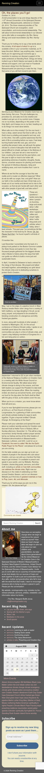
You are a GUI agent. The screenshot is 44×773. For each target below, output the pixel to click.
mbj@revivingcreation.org (17, 601)
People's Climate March (16, 705)
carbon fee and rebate (16, 684)
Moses (4, 702)
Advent (4, 682)
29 (32, 670)
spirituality (20, 710)
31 (7, 673)
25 (12, 670)
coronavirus (27, 689)
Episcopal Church (13, 695)
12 (17, 662)
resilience (13, 708)
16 (36, 662)
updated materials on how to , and (21, 477)
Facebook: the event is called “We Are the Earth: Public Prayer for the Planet (20, 444)
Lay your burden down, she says (19, 609)
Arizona (11, 682)
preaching (6, 708)
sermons (10, 630)
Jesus (26, 697)
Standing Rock (7, 713)
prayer (38, 705)
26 (17, 670)
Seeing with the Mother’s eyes (18, 612)
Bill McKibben (26, 682)
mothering (11, 702)
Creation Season (12, 692)
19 (17, 666)
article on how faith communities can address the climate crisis (21, 468)
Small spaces (24, 620)
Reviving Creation (10, 3)
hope (21, 697)
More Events (10, 678)
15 (32, 662)
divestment (23, 692)
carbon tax (29, 684)
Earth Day (32, 692)
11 (12, 662)
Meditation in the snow (15, 617)
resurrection (22, 708)
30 (36, 670)
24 (7, 670)
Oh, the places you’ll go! (16, 12)
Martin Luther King (15, 700)
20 (22, 666)
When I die (11, 614)
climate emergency (32, 687)
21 (27, 666)
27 (22, 670)
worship (34, 713)
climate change (18, 687)
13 (22, 662)
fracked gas (30, 695)
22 (32, 666)
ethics (23, 695)
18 (12, 666)
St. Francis (37, 710)
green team (14, 697)
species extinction (9, 710)
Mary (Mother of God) (31, 700)
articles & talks (12, 640)
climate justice (17, 689)
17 (7, 666)
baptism (17, 682)
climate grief (6, 689)
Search (38, 523)
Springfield (28, 710)
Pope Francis (31, 705)
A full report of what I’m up (22, 46)
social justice (32, 708)
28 (27, 670)
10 (7, 662)
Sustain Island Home (22, 713)
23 (36, 666)
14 (27, 662)
